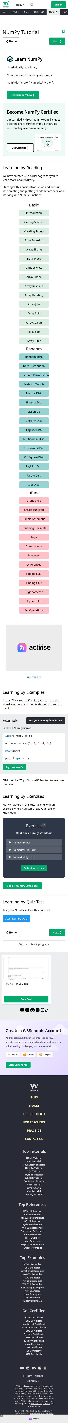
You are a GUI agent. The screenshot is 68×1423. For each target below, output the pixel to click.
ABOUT (39, 1375)
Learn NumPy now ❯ (22, 95)
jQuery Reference (32, 1247)
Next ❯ (57, 41)
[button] (32, 5)
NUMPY (53, 11)
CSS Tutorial (34, 1161)
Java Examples (32, 1294)
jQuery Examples (32, 1300)
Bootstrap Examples (32, 1287)
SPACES (34, 1105)
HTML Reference (32, 1211)
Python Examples (32, 1280)
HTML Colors (32, 1237)
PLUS (34, 1097)
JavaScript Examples (32, 1271)
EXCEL (15, 11)
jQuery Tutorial (34, 1194)
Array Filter (34, 341)
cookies (46, 1403)
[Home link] (6, 4)
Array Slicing (34, 249)
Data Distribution (34, 366)
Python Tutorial (34, 1174)
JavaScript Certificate (34, 1324)
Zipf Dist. (33, 485)
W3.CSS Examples (32, 1284)
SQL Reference (32, 1221)
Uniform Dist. (34, 421)
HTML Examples (32, 1264)
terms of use (36, 1403)
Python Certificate (34, 1334)
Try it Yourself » (14, 767)
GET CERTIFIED (34, 1114)
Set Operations (34, 610)
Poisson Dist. (34, 411)
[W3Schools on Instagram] (42, 1010)
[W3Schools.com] (34, 1089)
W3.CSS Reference (32, 1227)
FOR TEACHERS (34, 1122)
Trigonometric (34, 592)
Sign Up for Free (18, 1065)
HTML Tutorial (34, 1158)
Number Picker (21, 842)
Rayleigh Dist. (34, 466)
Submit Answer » (34, 868)
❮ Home (11, 41)
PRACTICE (34, 1130)
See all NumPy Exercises (22, 886)
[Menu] (4, 12)
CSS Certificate (34, 1320)
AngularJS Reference (32, 1244)
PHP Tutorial (34, 1184)
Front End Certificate (34, 1327)
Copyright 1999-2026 (24, 1411)
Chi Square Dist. (34, 457)
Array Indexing (34, 240)
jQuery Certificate (34, 1340)
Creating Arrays (34, 231)
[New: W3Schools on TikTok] (46, 1010)
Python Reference (32, 1224)
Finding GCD (34, 583)
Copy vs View (34, 268)
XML (26, 11)
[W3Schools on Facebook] (38, 1010)
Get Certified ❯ (20, 147)
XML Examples (32, 1297)
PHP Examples (32, 1290)
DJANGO (39, 11)
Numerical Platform (24, 849)
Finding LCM (34, 574)
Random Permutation (35, 375)
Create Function (34, 510)
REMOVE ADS (34, 677)
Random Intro (34, 357)
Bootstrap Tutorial (34, 1181)
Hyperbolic (34, 601)
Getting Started (34, 222)
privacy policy (34, 1406)
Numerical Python (23, 857)
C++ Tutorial (34, 1191)
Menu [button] (19, 4)
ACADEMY (33, 1380)
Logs (34, 537)
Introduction (34, 213)
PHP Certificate (34, 1337)
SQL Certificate (34, 1330)
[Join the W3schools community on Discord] (32, 1010)
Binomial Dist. (34, 402)
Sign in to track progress (34, 944)
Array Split (34, 313)
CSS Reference (32, 1214)
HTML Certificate (34, 1317)
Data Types (34, 258)
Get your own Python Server (45, 720)
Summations (34, 546)
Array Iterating (34, 295)
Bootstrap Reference (32, 1231)
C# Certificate (34, 1350)
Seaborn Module (34, 384)
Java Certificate (34, 1344)
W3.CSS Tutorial (34, 1177)
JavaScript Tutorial (34, 1164)
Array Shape (34, 277)
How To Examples (32, 1274)
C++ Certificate (34, 1347)
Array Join (34, 304)
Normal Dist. (34, 393)
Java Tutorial (34, 1187)
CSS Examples (32, 1267)
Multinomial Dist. (34, 439)
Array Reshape (34, 286)
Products (34, 555)
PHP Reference (32, 1234)
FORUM (27, 1375)
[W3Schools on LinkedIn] (27, 1010)
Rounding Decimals (34, 528)
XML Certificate (34, 1354)
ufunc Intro (34, 500)
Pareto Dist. (34, 475)
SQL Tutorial (34, 1171)
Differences (34, 564)
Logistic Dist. (34, 430)
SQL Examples (32, 1277)
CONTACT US (34, 1139)
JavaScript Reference (32, 1217)
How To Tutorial (34, 1168)
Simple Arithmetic (34, 519)
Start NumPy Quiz (16, 918)
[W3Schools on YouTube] (22, 1010)
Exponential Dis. (34, 448)
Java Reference (32, 1241)
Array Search (34, 322)
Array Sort (34, 332)
